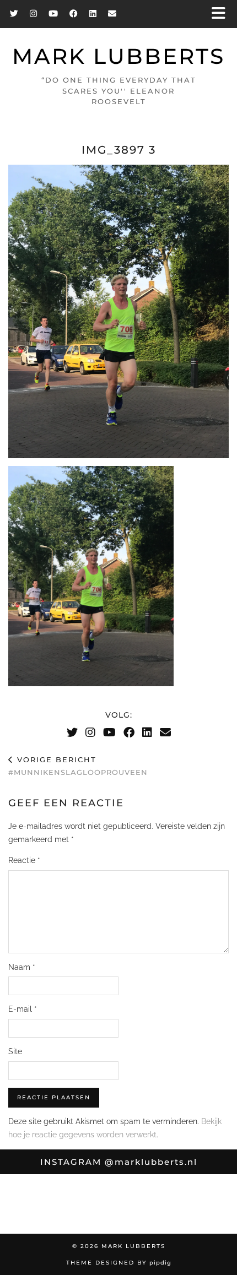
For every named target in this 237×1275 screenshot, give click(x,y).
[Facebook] (73, 13)
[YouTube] (53, 13)
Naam (21, 967)
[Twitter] (14, 13)
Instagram (118, 1162)
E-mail (22, 1009)
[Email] (112, 13)
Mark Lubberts (118, 56)
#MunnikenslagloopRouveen (78, 766)
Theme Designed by (118, 1262)
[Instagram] (33, 13)
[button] (222, 14)
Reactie (24, 860)
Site (15, 1051)
